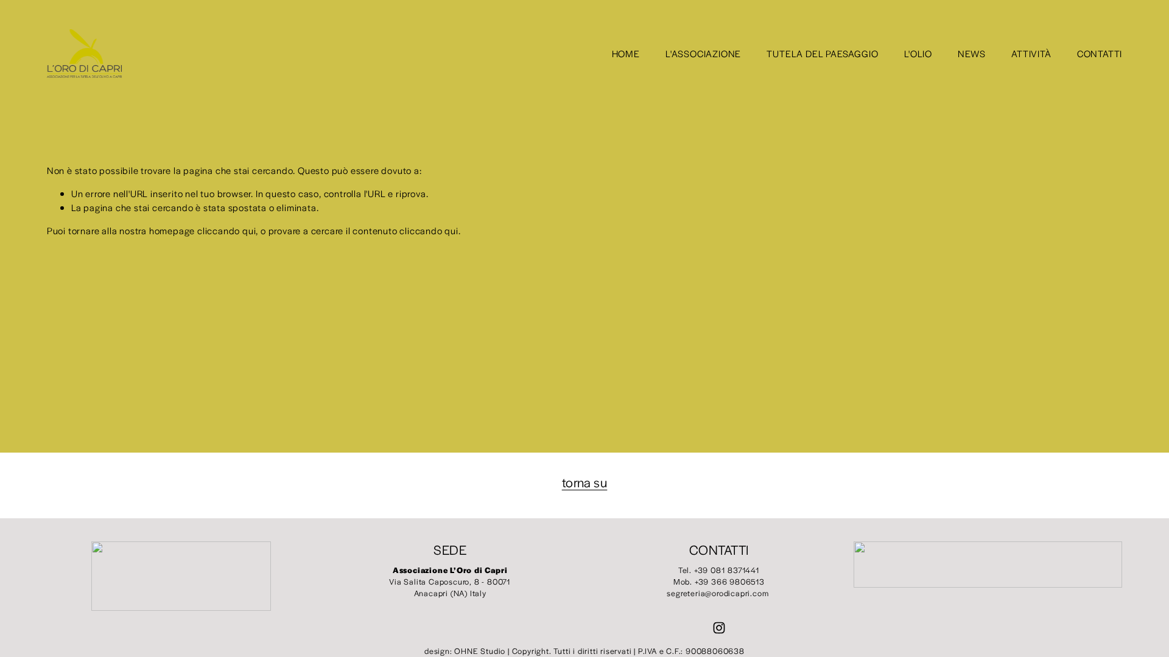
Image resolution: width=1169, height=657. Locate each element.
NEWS (972, 53)
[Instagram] (719, 628)
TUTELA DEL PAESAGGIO (822, 53)
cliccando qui (226, 230)
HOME (626, 53)
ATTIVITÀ (1031, 53)
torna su (585, 482)
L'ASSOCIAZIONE (703, 53)
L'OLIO (918, 53)
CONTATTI (1099, 53)
